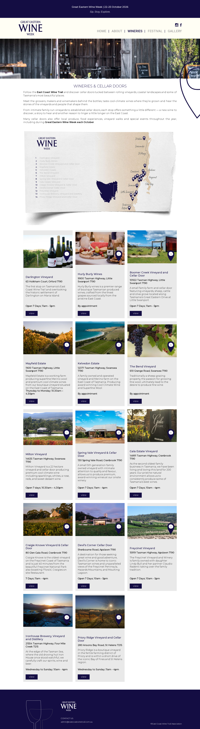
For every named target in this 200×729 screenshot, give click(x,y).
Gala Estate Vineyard (48, 182)
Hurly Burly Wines (46, 161)
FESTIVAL (155, 31)
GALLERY (175, 31)
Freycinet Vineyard (47, 191)
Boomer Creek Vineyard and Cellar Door (58, 164)
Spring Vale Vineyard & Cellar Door (55, 179)
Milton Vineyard (45, 176)
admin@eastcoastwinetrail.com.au (77, 722)
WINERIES (135, 31)
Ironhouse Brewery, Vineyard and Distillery (59, 194)
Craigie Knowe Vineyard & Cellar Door (56, 185)
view (31, 313)
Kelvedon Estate (46, 170)
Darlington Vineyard (47, 158)
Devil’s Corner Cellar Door (50, 188)
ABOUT (117, 31)
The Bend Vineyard (47, 173)
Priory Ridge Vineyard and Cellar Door (56, 197)
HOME (101, 31)
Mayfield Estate (45, 167)
